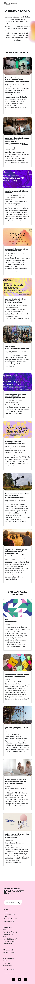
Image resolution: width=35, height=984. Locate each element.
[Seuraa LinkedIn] (25, 979)
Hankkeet (7, 86)
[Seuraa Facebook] (13, 979)
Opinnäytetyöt (9, 840)
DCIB (15, 84)
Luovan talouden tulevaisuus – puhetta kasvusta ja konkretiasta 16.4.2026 (16, 300)
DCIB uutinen (21, 84)
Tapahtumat (8, 199)
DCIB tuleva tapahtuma (12, 197)
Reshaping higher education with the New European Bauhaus (17, 675)
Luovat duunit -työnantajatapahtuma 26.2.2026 (17, 347)
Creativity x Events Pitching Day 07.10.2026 (17, 192)
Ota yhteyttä (10, 902)
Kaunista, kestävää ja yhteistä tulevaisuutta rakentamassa (16, 728)
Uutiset (13, 86)
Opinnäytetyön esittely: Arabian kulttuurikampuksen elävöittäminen (17, 835)
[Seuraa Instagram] (19, 979)
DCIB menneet (18, 253)
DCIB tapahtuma (23, 195)
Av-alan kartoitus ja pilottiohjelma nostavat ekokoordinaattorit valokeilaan (17, 79)
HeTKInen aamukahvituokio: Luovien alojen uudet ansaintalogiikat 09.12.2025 (15, 396)
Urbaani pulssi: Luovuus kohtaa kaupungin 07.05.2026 (16, 250)
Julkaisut (7, 624)
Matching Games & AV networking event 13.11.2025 (15, 442)
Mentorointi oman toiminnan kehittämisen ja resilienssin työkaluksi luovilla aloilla (15, 781)
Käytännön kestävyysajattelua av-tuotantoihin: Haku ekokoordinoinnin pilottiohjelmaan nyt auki (16, 552)
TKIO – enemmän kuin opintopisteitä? (13, 621)
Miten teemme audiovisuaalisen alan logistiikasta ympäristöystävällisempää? (17, 495)
